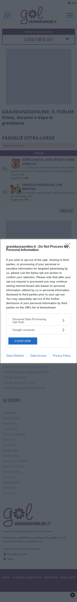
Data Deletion (15, 355)
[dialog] (38, 301)
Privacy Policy (62, 355)
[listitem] (38, 320)
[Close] (69, 247)
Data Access (38, 355)
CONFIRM (23, 341)
